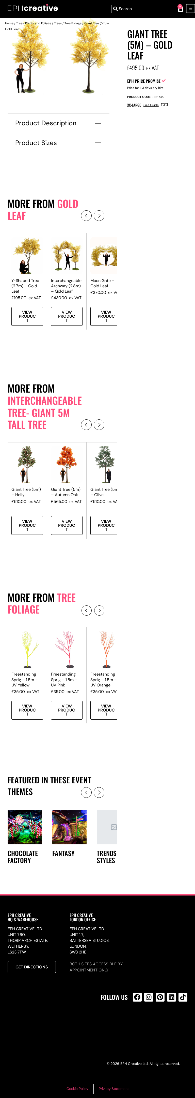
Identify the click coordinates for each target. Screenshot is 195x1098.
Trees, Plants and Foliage (33, 23)
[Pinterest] (160, 997)
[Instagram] (148, 997)
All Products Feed (138, 1018)
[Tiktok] (182, 997)
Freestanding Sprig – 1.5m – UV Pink (64, 679)
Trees (58, 23)
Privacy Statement (114, 1088)
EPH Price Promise (143, 81)
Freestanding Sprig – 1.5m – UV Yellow (24, 679)
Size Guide (151, 105)
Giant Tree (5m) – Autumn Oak (65, 492)
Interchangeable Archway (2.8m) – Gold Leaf (66, 286)
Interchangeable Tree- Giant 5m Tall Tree (45, 412)
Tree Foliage (73, 23)
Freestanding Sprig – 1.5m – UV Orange (103, 679)
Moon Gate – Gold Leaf (102, 283)
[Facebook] (137, 997)
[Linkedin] (171, 997)
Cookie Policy (77, 1088)
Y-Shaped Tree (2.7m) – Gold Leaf (25, 286)
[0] (177, 9)
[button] (86, 215)
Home (9, 23)
